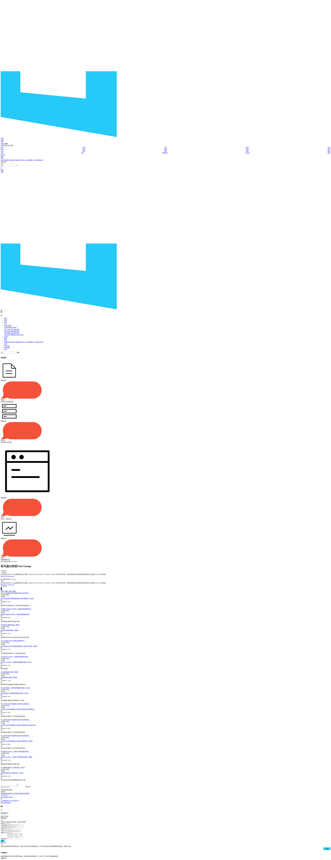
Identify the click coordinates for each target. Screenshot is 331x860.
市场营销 (6, 160)
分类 (5, 340)
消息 (5, 344)
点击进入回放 (5, 595)
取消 (6, 816)
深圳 (247, 147)
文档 (2, 138)
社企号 (3, 154)
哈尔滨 (247, 153)
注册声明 (3, 793)
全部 (2, 143)
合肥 (247, 149)
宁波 (2, 151)
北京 (2, 147)
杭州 (2, 149)
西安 (83, 151)
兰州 (2, 153)
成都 (165, 149)
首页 (5, 318)
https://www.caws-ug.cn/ (7, 576)
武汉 (83, 149)
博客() (14, 591)
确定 (18, 352)
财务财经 (30, 160)
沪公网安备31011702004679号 (10, 800)
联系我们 (27, 793)
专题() (7, 591)
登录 (2, 170)
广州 (165, 147)
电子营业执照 (6, 802)
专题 (2, 140)
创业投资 (18, 160)
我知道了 (3, 858)
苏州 (329, 149)
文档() (3, 591)
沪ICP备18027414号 (6, 797)
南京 (329, 147)
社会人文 (24, 160)
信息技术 (12, 160)
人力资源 (36, 160)
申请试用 (7, 347)
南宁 (82, 153)
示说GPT (7, 345)
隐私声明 (9, 793)
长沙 (165, 151)
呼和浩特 (165, 153)
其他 (329, 153)
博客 (2, 156)
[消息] (1, 168)
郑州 (247, 151)
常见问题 (15, 793)
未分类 (41, 160)
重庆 (329, 151)
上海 (83, 147)
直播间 (6, 143)
